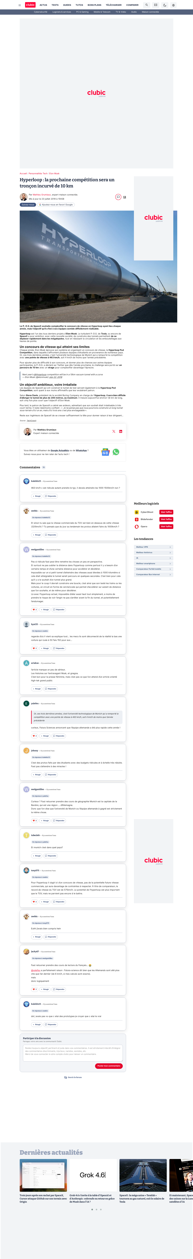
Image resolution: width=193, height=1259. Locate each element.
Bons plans (94, 5)
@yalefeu (35, 970)
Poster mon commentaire (109, 1066)
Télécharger (114, 5)
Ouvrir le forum (75, 1077)
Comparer (132, 5)
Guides (67, 5)
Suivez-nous (28, 205)
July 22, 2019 (55, 377)
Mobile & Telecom (102, 12)
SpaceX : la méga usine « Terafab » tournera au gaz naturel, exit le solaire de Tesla (141, 1198)
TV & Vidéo (121, 12)
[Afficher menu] (19, 5)
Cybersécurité (40, 12)
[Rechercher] (146, 5)
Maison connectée (150, 12)
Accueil (23, 174)
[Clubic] (30, 5)
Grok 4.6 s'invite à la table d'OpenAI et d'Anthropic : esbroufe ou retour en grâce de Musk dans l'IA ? (92, 1198)
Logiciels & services (62, 12)
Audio (134, 12)
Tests (55, 5)
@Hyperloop (40, 375)
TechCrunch (31, 421)
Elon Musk (54, 174)
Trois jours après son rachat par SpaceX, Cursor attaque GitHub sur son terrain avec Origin (43, 1198)
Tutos (79, 5)
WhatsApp (81, 450)
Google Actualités (60, 450)
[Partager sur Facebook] (186, 1236)
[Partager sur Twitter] (186, 1245)
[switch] (164, 5)
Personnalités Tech (38, 174)
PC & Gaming (82, 12)
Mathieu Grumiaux (42, 195)
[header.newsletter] (155, 5)
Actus (43, 5)
